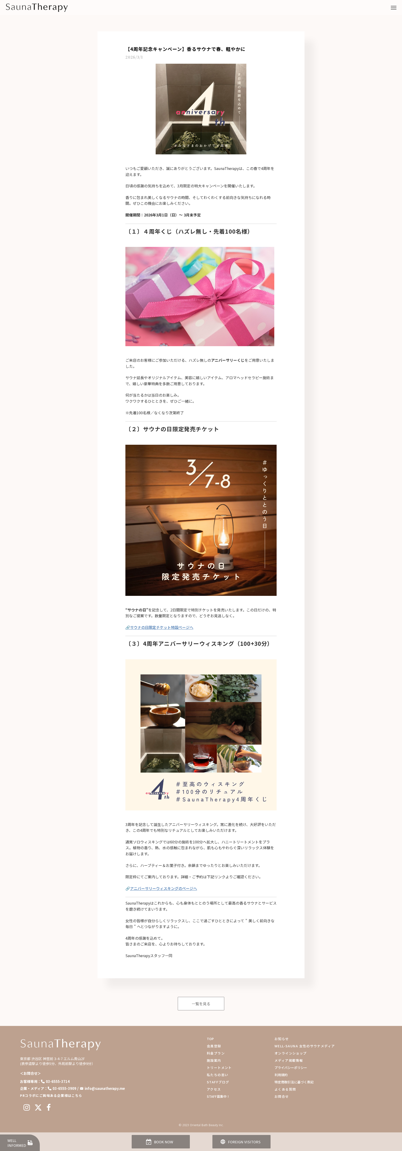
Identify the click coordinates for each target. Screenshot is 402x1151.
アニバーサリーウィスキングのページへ (163, 888)
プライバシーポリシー (291, 1067)
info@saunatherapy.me (105, 1088)
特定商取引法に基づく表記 (294, 1082)
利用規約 (281, 1074)
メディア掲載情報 (289, 1060)
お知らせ (282, 1038)
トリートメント (219, 1067)
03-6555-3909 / (66, 1088)
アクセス (214, 1089)
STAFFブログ (218, 1082)
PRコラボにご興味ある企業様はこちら (51, 1095)
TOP (210, 1038)
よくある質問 (285, 1089)
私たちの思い (217, 1074)
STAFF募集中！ (218, 1096)
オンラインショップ (291, 1053)
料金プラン (216, 1053)
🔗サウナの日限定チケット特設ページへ (159, 627)
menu (393, 7)
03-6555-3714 (58, 1081)
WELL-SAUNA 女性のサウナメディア (305, 1046)
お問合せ (282, 1096)
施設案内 (214, 1060)
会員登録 (214, 1046)
